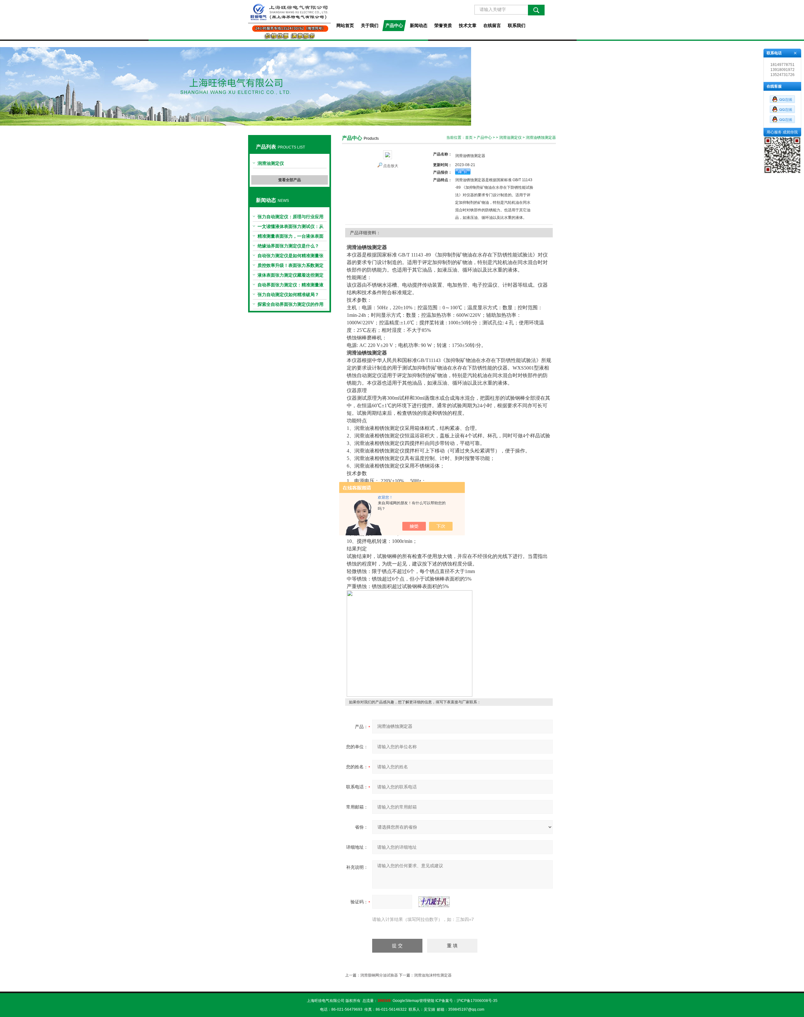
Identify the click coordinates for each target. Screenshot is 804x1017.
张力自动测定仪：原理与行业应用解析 (290, 218)
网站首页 (345, 25)
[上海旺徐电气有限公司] (289, 20)
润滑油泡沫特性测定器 (433, 975)
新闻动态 (418, 25)
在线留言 (492, 25)
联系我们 (516, 25)
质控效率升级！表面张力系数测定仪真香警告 (290, 266)
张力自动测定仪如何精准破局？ (288, 294)
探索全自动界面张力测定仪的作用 (290, 304)
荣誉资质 (443, 25)
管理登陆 (426, 1000)
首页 (469, 137)
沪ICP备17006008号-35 (477, 1000)
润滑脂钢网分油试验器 (379, 975)
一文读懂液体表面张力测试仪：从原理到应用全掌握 (290, 227)
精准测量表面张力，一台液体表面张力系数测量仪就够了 (290, 237)
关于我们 (369, 25)
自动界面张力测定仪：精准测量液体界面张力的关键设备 (290, 286)
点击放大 (390, 166)
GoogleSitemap (406, 1000)
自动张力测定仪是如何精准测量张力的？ (290, 257)
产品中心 (394, 25)
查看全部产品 (289, 180)
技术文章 (467, 25)
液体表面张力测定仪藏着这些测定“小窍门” (290, 276)
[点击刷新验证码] (434, 901)
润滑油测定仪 (271, 163)
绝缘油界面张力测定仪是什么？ (288, 245)
